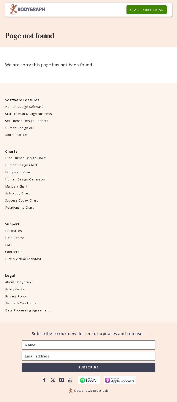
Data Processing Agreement (27, 310)
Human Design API (20, 128)
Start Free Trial (146, 10)
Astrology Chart (17, 193)
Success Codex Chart (21, 200)
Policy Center (15, 289)
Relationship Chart (19, 207)
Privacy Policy (16, 296)
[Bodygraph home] (27, 9)
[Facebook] (44, 380)
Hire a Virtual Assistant (23, 259)
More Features (17, 134)
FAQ (8, 245)
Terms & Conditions (20, 303)
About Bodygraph (19, 282)
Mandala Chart (16, 186)
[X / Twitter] (53, 380)
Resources (13, 230)
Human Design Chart (21, 165)
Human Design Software (24, 106)
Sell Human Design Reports (26, 121)
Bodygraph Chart (18, 172)
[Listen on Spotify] (89, 380)
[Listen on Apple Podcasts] (120, 380)
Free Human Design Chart (25, 158)
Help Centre (14, 238)
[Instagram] (61, 380)
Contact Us (13, 252)
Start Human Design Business (28, 113)
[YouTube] (70, 380)
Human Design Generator (25, 179)
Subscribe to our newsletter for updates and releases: (88, 333)
